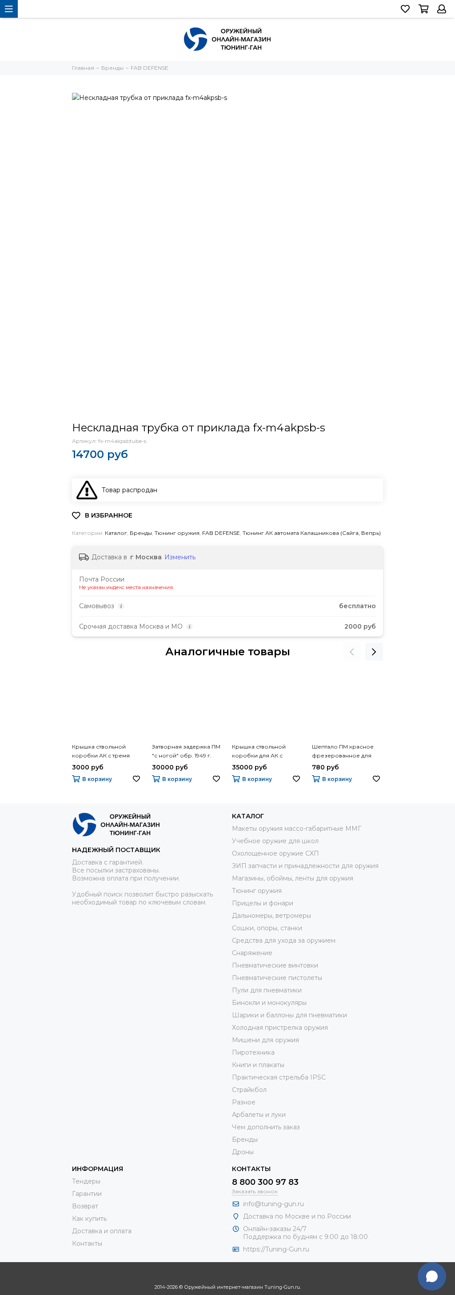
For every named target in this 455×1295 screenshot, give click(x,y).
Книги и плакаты (258, 1065)
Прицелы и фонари (262, 903)
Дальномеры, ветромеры (271, 916)
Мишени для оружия (265, 1040)
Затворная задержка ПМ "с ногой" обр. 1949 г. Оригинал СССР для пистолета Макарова (186, 751)
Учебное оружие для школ (275, 841)
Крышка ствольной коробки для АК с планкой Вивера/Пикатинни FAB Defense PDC (264, 751)
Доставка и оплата (102, 1231)
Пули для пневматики (267, 990)
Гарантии (87, 1194)
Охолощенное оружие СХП (275, 853)
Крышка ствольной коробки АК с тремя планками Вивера (101, 751)
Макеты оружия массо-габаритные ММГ (296, 829)
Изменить (180, 557)
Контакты (87, 1243)
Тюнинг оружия (177, 533)
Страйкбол (249, 1090)
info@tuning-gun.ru (273, 1204)
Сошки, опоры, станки (267, 928)
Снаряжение (252, 953)
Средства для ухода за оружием (283, 940)
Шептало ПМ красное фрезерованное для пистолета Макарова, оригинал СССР (343, 751)
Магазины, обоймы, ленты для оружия (292, 878)
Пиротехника (253, 1052)
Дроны (243, 1152)
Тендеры (86, 1181)
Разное (243, 1102)
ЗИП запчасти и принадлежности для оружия (305, 866)
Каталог (116, 533)
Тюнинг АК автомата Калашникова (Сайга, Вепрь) (312, 533)
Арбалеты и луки (259, 1115)
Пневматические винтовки (275, 965)
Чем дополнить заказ (266, 1127)
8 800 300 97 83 (265, 1182)
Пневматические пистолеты (277, 978)
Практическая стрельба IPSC (279, 1077)
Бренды (141, 533)
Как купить (89, 1219)
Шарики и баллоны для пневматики (289, 1015)
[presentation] (352, 652)
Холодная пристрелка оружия (280, 1028)
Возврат (85, 1206)
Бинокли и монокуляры (269, 1003)
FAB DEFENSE (221, 533)
